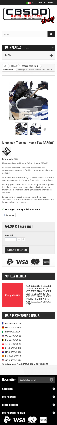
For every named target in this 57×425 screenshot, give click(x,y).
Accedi (50, 2)
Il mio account (10, 405)
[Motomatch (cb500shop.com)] (28, 16)
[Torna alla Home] (5, 66)
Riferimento (7, 159)
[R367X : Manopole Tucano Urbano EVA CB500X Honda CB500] (21, 128)
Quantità (9, 235)
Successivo (44, 129)
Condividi (9, 215)
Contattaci (41, 2)
